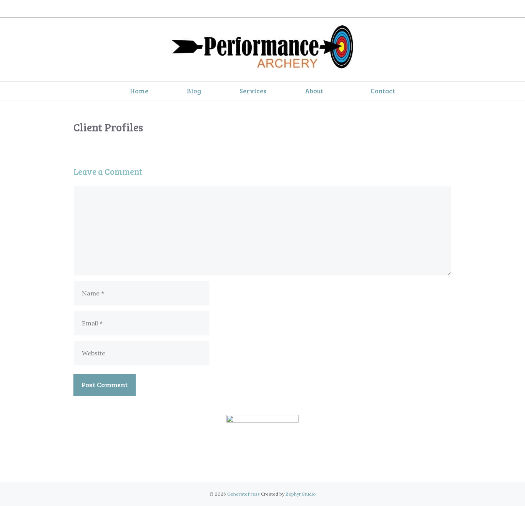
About (314, 90)
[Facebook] (235, 9)
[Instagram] (269, 9)
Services (252, 90)
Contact (382, 90)
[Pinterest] (287, 466)
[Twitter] (252, 9)
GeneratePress (243, 494)
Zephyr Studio (301, 494)
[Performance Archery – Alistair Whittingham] (262, 47)
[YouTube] (287, 9)
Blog (194, 90)
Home (139, 90)
